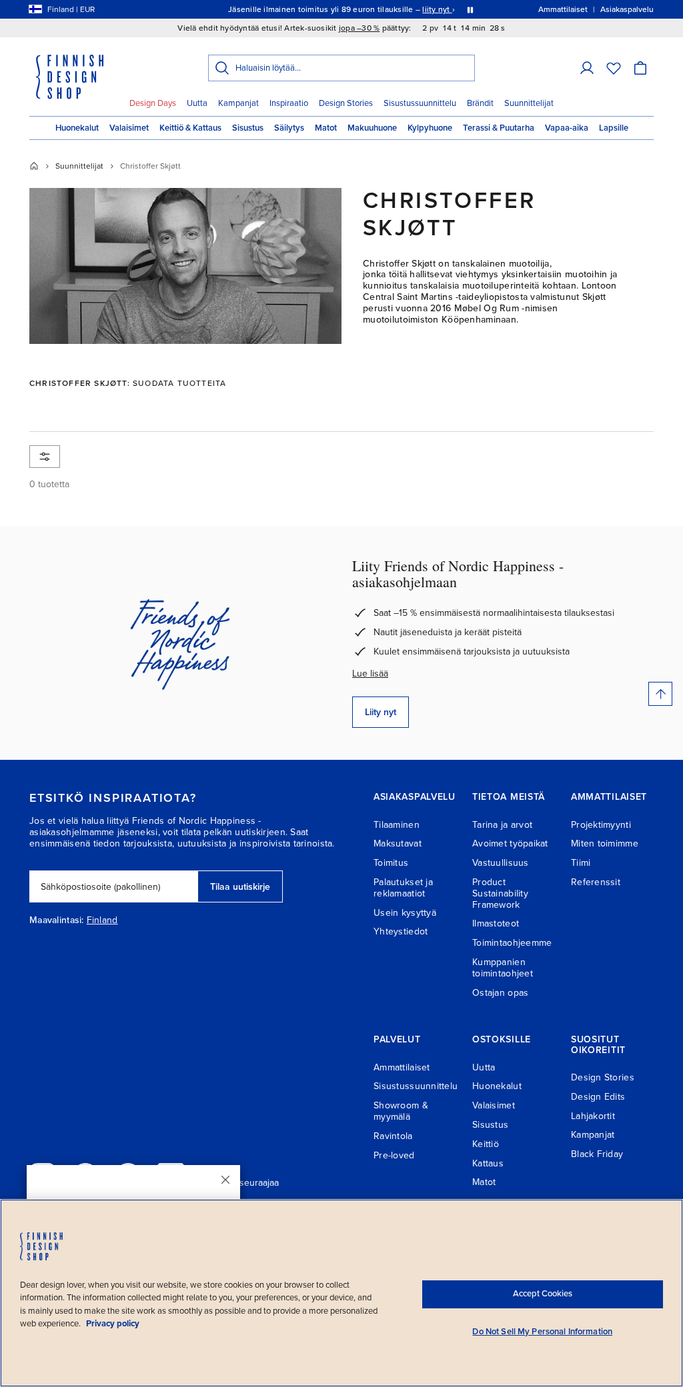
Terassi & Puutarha (498, 128)
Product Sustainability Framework (500, 893)
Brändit (480, 103)
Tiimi (580, 862)
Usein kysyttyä (405, 912)
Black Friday (597, 1154)
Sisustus (247, 128)
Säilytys (289, 128)
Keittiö (485, 1144)
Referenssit (595, 882)
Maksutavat (398, 843)
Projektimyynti (601, 824)
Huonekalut (77, 128)
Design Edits (598, 1096)
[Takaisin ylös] (660, 694)
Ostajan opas (500, 992)
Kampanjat (238, 103)
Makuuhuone (372, 128)
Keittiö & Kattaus (190, 128)
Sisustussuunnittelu (420, 103)
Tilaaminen (397, 824)
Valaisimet (129, 128)
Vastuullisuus (500, 862)
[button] (587, 68)
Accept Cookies (542, 1293)
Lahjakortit (593, 1116)
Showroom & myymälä (401, 1111)
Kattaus (488, 1163)
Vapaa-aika (566, 128)
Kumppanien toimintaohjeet (502, 967)
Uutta (197, 103)
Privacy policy (112, 1323)
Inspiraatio (288, 103)
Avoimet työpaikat (510, 843)
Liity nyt (380, 712)
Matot (326, 128)
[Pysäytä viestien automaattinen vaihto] (470, 9)
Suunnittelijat (529, 103)
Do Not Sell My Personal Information (542, 1331)
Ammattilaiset (402, 1067)
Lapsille (613, 128)
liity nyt (437, 9)
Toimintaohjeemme (512, 942)
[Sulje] (225, 1179)
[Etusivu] (34, 166)
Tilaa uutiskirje (240, 886)
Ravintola (393, 1136)
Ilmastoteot (495, 923)
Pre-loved (394, 1155)
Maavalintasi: (56, 920)
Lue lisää (370, 673)
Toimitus (391, 862)
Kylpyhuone (430, 128)
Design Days (152, 103)
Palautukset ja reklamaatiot (403, 887)
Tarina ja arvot (502, 824)
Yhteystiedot (401, 931)
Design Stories (346, 103)
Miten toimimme (604, 843)
